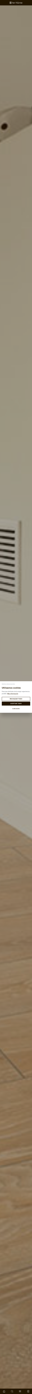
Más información (12, 693)
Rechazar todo (16, 699)
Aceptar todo (16, 703)
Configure (16, 708)
